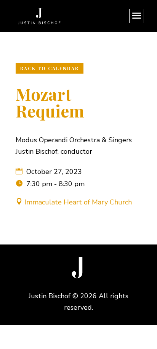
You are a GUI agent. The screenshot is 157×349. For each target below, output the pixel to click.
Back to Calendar (49, 68)
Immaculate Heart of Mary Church (78, 202)
